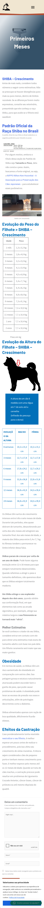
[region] (22, 893)
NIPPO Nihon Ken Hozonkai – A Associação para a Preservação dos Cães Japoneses (21, 179)
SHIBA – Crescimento (18, 79)
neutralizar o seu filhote (13, 738)
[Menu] (32, 7)
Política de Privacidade (16, 897)
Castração (30, 729)
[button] (26, 903)
